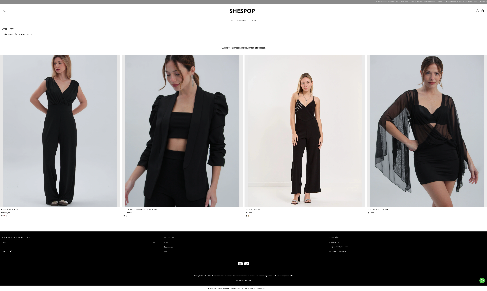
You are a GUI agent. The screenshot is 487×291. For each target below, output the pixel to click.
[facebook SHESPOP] (11, 251)
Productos (241, 21)
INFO (254, 21)
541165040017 (334, 242)
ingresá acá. (269, 276)
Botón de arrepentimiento (284, 276)
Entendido (273, 288)
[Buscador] (4, 11)
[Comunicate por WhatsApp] (482, 280)
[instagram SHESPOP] (4, 251)
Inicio (231, 21)
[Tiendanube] (243, 281)
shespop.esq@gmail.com (338, 247)
